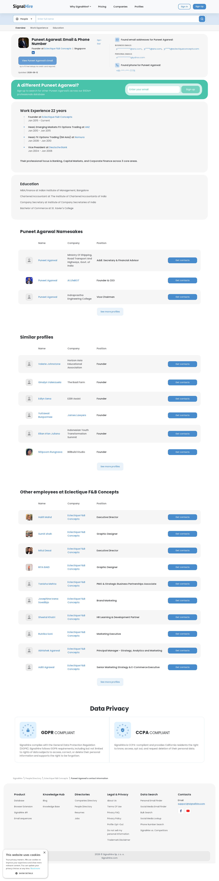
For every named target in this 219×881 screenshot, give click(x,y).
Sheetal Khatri (46, 617)
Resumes (79, 812)
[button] (25, 873)
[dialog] (25, 863)
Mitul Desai (44, 550)
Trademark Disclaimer (118, 839)
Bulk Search (146, 812)
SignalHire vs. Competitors (154, 830)
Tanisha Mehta (47, 584)
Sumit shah (45, 534)
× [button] (44, 853)
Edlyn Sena (44, 398)
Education (58, 27)
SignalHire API (21, 812)
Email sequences (23, 818)
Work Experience (39, 27)
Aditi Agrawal (46, 667)
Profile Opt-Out (115, 824)
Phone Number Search (152, 824)
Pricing (102, 6)
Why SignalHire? (79, 6)
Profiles (139, 6)
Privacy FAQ (113, 812)
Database (19, 800)
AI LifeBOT (73, 280)
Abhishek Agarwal (49, 650)
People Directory (83, 806)
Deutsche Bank (58, 147)
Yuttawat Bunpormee (45, 415)
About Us (112, 800)
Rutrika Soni (45, 634)
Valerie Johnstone (49, 364)
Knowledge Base (51, 806)
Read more (35, 868)
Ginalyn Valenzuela (49, 382)
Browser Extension (23, 806)
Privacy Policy (114, 818)
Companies (120, 6)
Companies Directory (86, 800)
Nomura (79, 137)
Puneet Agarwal (47, 260)
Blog (45, 800)
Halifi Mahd (45, 517)
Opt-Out (99, 42)
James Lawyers (76, 415)
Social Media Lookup (150, 818)
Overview (20, 27)
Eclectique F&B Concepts (57, 48)
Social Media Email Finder (153, 806)
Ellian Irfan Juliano (49, 433)
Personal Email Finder (151, 800)
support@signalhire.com (191, 803)
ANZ (87, 127)
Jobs (77, 818)
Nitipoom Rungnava (50, 452)
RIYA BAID (43, 567)
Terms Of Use (114, 806)
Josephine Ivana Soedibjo (48, 600)
